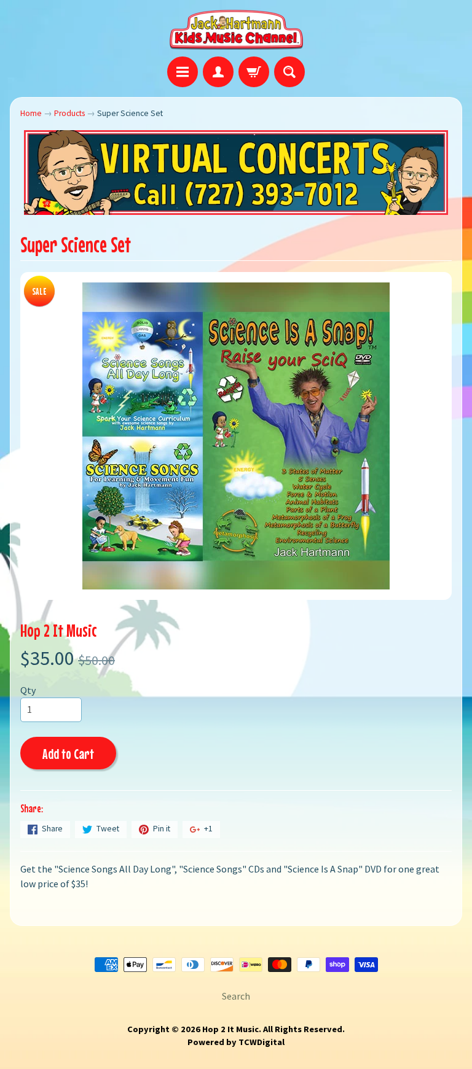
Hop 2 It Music (58, 630)
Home (31, 113)
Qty (28, 690)
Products (69, 113)
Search (236, 996)
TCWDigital (261, 1042)
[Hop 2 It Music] (236, 30)
